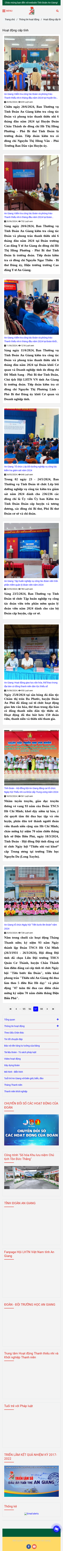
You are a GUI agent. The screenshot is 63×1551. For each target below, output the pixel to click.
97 (35, 1009)
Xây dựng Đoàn (12, 1065)
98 (41, 1009)
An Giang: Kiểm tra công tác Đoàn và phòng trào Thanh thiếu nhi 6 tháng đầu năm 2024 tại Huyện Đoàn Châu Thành (31, 96)
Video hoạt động (12, 1058)
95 (24, 1009)
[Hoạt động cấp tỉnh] (32, 11)
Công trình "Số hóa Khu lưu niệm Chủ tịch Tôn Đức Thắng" (29, 1157)
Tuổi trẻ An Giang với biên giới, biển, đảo (23, 1078)
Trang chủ (10, 19)
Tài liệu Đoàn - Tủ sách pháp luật (20, 1052)
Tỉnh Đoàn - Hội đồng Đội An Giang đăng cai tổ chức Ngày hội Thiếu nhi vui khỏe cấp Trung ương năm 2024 (31, 790)
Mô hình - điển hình (13, 1072)
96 (30, 1009)
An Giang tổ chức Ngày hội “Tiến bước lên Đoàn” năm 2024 (30, 926)
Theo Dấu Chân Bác (14, 1032)
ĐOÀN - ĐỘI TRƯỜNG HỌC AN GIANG (29, 1304)
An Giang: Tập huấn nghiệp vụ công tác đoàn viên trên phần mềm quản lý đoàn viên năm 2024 (31, 583)
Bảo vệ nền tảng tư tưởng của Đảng (22, 1045)
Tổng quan (9, 1019)
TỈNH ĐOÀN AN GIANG (20, 1203)
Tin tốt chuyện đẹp (13, 1039)
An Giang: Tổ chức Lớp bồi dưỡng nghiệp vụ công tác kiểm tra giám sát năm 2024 (30, 468)
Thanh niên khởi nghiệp (15, 1091)
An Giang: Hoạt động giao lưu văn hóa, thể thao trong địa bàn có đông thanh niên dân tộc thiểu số (31, 684)
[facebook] (29, 1546)
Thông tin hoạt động (29, 19)
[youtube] (34, 1546)
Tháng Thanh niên (13, 1085)
